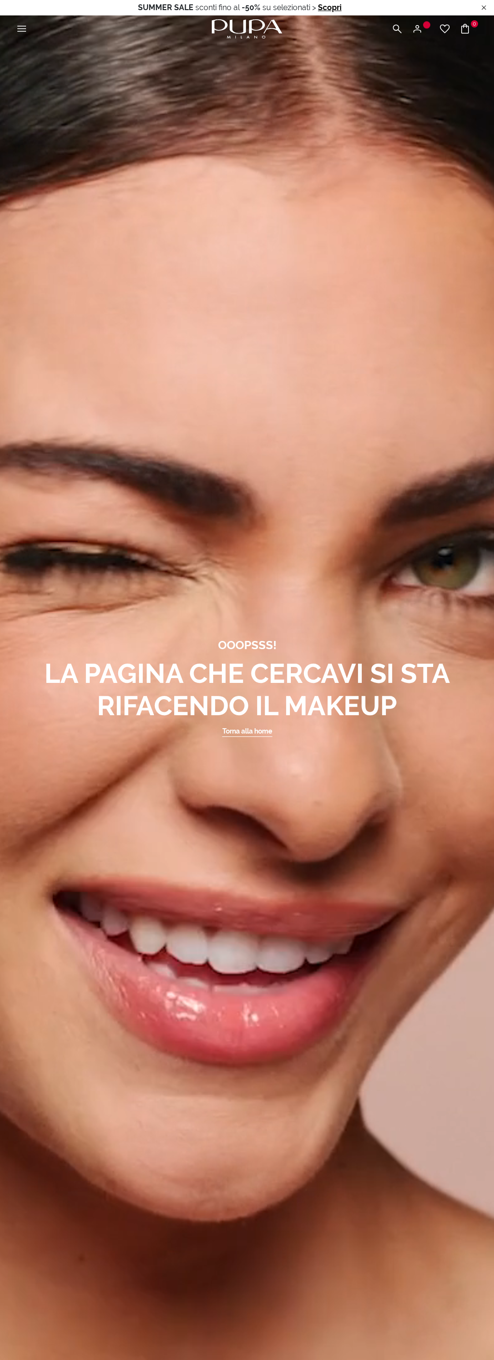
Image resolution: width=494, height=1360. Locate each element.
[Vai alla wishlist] (445, 29)
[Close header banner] (484, 7)
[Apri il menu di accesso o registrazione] (421, 29)
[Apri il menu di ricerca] (397, 29)
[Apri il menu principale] (21, 29)
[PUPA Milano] (247, 28)
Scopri (330, 7)
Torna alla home (247, 731)
